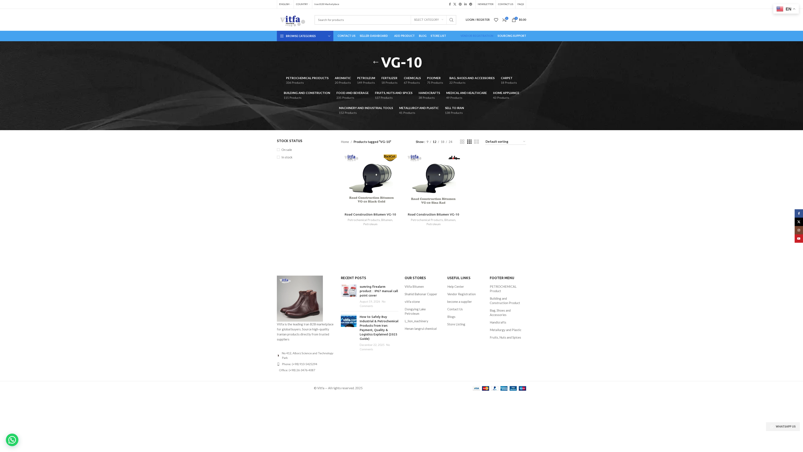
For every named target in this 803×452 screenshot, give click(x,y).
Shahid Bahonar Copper (421, 294)
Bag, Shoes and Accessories (500, 312)
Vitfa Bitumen (414, 286)
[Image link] (300, 298)
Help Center (455, 286)
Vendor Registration (461, 294)
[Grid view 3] (469, 142)
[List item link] (306, 364)
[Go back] (376, 62)
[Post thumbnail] (349, 296)
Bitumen (386, 220)
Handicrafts (498, 322)
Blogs (451, 316)
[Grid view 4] (476, 142)
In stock (286, 157)
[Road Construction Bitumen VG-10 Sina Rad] (433, 180)
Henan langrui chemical (421, 328)
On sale (286, 150)
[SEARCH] (451, 20)
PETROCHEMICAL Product (503, 289)
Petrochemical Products (364, 220)
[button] (12, 440)
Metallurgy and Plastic (505, 330)
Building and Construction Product (505, 301)
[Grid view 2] (462, 142)
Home (345, 142)
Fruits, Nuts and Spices (505, 337)
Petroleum (370, 224)
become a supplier (459, 301)
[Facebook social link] (450, 4)
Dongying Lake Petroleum (415, 311)
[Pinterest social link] (460, 4)
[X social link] (455, 4)
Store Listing (456, 324)
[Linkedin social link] (465, 4)
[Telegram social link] (470, 4)
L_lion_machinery (416, 321)
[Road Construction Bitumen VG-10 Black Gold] (370, 180)
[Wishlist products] (496, 20)
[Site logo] (292, 19)
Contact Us (455, 309)
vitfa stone (412, 301)
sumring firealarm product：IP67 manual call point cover (379, 291)
